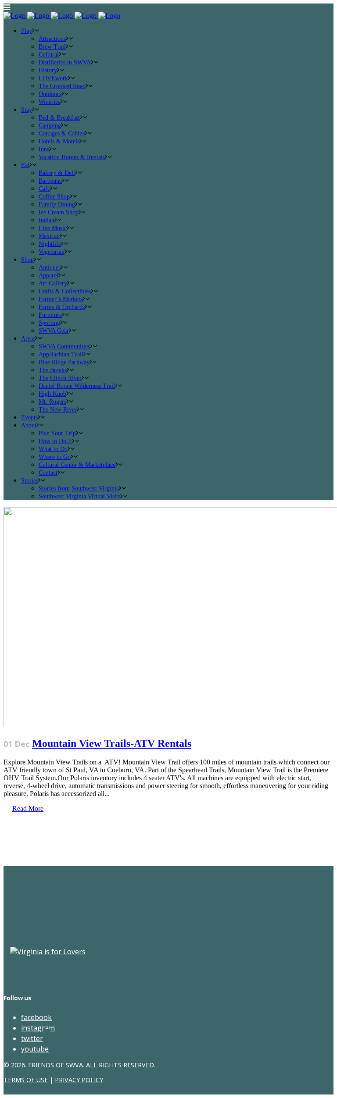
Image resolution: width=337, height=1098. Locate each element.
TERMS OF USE (26, 1080)
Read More (27, 808)
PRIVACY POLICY (79, 1080)
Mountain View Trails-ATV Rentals (111, 743)
